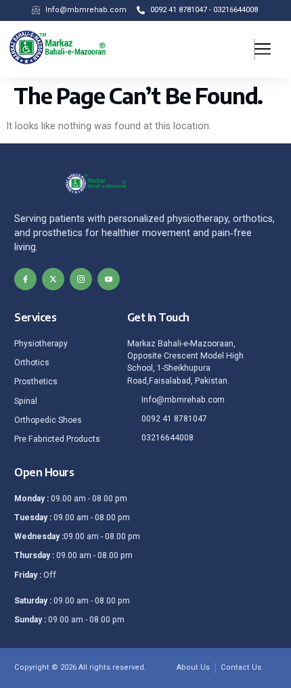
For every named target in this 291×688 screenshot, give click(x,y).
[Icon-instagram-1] (81, 279)
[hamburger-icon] (254, 49)
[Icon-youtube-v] (108, 279)
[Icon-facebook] (25, 279)
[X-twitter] (53, 279)
